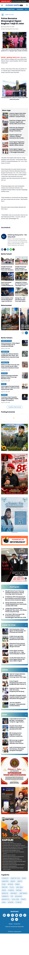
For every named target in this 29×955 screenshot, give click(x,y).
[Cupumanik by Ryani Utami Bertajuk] (5, 721)
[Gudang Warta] (14, 5)
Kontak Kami (17, 924)
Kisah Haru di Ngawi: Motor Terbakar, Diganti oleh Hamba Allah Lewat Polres (17, 122)
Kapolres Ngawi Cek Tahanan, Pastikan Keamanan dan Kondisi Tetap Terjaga (16, 136)
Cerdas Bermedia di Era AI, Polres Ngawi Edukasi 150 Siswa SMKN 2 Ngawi (17, 659)
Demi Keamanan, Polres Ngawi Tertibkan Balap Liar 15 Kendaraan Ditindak (7, 284)
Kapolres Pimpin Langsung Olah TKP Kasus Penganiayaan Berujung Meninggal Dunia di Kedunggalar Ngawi (17, 690)
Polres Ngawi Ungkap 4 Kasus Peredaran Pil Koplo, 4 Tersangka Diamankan (17, 150)
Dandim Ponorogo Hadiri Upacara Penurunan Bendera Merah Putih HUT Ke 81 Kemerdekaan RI (7, 268)
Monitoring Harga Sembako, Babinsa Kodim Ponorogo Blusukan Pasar (9, 377)
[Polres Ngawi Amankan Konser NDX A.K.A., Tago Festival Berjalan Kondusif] (5, 653)
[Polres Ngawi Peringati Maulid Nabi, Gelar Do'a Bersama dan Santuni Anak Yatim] (25, 386)
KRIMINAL (4, 395)
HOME (2, 9)
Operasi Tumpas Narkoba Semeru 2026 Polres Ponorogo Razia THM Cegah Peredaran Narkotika (17, 675)
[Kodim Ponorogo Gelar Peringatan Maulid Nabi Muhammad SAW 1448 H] (5, 639)
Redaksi (11, 924)
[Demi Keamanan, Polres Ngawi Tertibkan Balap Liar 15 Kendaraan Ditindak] (7, 276)
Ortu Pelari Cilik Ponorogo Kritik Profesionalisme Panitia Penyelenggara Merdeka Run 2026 (15, 616)
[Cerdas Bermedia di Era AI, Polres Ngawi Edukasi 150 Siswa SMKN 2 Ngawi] (5, 660)
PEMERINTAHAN (10, 9)
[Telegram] (8, 249)
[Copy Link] (13, 249)
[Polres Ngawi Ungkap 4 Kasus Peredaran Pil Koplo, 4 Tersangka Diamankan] (5, 151)
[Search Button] (27, 5)
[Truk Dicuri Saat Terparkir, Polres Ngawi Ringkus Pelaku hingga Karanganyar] (25, 397)
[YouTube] (16, 915)
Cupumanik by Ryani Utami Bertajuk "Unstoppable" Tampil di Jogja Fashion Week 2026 (17, 720)
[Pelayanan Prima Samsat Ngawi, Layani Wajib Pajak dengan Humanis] (5, 646)
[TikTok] (24, 915)
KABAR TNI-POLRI (6, 341)
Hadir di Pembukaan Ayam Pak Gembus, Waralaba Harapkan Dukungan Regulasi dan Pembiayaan (17, 749)
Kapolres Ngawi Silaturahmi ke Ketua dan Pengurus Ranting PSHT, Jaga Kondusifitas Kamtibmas (10, 326)
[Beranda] (2, 14)
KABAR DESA (5, 351)
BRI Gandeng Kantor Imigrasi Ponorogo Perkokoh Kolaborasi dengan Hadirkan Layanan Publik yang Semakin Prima (17, 734)
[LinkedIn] (12, 919)
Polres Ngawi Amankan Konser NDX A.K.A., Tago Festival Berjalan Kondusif (17, 652)
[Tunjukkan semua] (26, 625)
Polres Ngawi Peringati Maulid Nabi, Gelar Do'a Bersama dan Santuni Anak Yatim (10, 388)
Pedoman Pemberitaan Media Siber (14, 926)
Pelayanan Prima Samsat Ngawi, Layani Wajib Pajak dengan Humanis (17, 645)
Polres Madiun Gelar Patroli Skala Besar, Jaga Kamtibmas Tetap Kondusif (7, 299)
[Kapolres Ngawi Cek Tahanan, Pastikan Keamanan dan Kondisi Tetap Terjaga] (5, 137)
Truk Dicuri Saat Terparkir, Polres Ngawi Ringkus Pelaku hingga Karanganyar (9, 398)
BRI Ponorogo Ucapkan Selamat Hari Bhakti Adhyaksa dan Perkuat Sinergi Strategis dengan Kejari (17, 742)
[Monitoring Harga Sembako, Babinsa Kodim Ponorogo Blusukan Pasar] (25, 375)
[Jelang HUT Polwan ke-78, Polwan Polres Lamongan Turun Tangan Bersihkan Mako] (21, 276)
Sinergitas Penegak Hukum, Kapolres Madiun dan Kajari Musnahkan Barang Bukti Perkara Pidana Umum (17, 697)
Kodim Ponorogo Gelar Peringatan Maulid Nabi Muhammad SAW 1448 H (16, 638)
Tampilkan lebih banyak (14, 407)
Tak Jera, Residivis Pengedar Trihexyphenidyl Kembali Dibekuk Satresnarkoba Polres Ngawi (17, 704)
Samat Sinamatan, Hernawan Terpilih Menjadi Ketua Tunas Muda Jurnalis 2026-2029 (15, 604)
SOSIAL (4, 384)
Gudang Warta (17, 931)
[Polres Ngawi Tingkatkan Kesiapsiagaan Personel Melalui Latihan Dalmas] (5, 144)
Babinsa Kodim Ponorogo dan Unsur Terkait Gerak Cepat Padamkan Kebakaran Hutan (10, 366)
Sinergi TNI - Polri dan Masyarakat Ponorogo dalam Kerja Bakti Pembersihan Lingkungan (20, 299)
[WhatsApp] (11, 249)
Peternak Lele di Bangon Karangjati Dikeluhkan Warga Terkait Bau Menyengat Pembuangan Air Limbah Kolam (18, 129)
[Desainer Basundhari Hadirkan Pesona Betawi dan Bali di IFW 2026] (5, 728)
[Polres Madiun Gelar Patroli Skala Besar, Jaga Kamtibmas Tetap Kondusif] (7, 291)
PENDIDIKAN (20, 9)
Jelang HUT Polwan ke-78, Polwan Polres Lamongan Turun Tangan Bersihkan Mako (21, 284)
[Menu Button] (2, 5)
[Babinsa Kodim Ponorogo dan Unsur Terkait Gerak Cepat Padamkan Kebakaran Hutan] (25, 365)
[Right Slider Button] (27, 9)
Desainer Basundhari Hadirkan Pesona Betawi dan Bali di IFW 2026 (16, 727)
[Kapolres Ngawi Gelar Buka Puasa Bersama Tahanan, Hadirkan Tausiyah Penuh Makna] (5, 116)
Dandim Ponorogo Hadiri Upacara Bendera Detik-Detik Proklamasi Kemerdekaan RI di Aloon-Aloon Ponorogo (21, 268)
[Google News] (20, 915)
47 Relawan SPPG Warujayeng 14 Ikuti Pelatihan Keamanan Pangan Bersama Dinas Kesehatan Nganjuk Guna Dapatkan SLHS (16, 598)
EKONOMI (4, 373)
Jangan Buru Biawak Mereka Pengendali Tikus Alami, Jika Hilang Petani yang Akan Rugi (10, 355)
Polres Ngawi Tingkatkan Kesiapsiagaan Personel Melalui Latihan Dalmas (16, 143)
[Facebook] (2, 249)
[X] (5, 249)
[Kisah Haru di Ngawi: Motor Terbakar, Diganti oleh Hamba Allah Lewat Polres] (5, 123)
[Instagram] (12, 915)
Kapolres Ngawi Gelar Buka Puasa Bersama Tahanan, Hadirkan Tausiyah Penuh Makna (17, 115)
